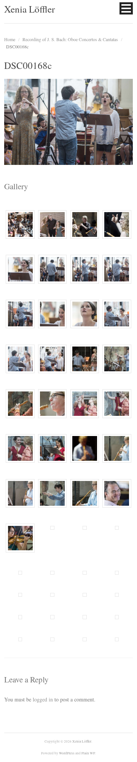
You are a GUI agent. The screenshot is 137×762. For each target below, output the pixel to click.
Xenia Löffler (29, 9)
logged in (43, 699)
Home (9, 39)
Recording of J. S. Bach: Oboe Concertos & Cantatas (70, 39)
